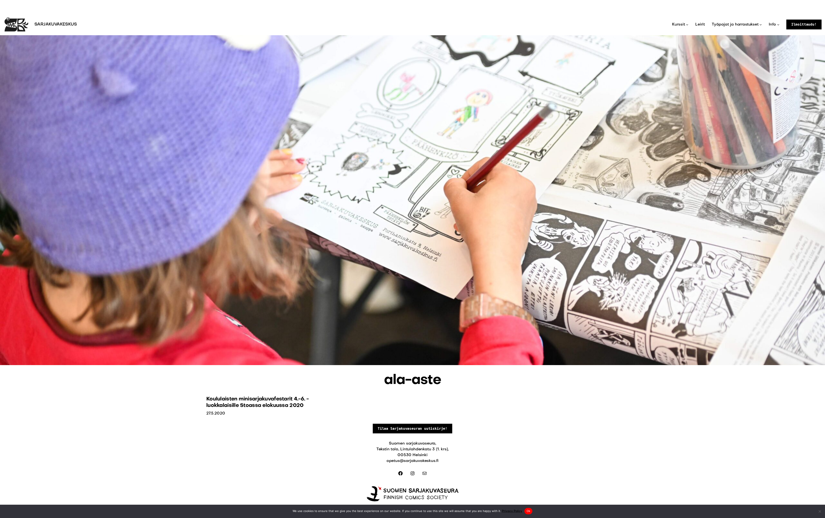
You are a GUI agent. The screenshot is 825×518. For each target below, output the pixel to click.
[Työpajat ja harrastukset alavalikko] (760, 24)
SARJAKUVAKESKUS (55, 24)
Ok (528, 511)
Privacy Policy (512, 511)
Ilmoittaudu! (804, 24)
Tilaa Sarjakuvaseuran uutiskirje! (412, 429)
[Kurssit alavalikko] (687, 24)
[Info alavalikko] (778, 24)
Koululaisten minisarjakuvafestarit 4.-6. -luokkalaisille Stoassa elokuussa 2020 (257, 402)
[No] (819, 511)
